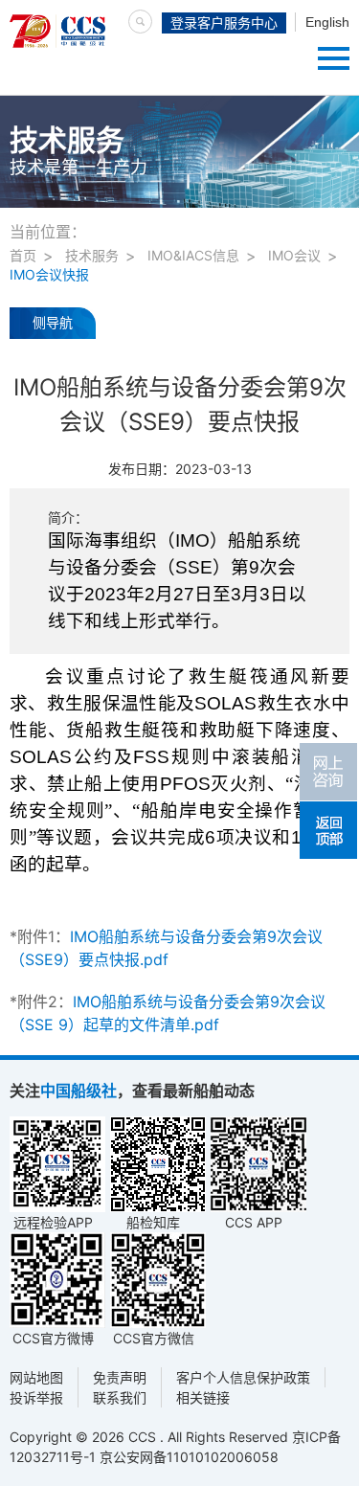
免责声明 (119, 1377)
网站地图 (36, 1377)
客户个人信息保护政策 (243, 1377)
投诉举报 (36, 1397)
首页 (23, 255)
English (327, 22)
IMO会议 (294, 255)
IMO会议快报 (49, 274)
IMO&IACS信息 (193, 255)
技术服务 (92, 255)
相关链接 (203, 1397)
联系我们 (119, 1397)
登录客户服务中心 (224, 23)
